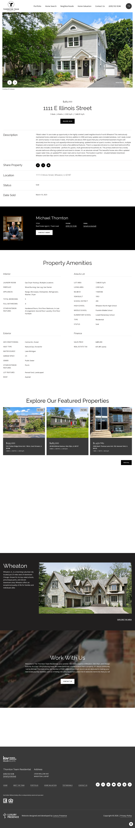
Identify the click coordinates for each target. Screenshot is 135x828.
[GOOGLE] (119, 785)
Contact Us (82, 785)
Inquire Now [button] (67, 121)
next (15, 82)
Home (5, 785)
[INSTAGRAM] (103, 785)
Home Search (50, 6)
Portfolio (37, 6)
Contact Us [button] (67, 681)
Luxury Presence (60, 815)
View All (126, 462)
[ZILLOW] (124, 785)
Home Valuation (84, 6)
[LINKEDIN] (108, 785)
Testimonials (67, 785)
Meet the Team (18, 785)
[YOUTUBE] (114, 785)
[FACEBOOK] (98, 785)
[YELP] (130, 785)
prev (9, 82)
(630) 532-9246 (115, 6)
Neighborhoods (67, 6)
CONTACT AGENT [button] (44, 232)
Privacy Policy (126, 815)
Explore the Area (124, 620)
